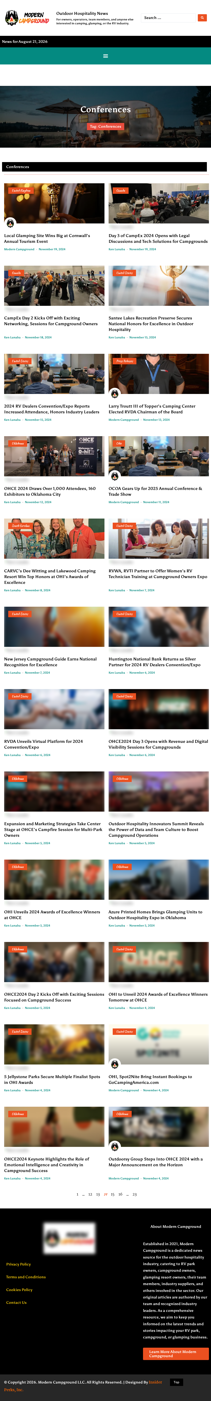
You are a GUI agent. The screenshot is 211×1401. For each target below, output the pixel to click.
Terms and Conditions (26, 1277)
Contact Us (16, 1302)
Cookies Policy (19, 1290)
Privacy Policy (18, 1264)
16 (120, 1194)
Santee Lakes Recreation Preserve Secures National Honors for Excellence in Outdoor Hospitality (151, 323)
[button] (105, 56)
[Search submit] (202, 17)
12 (90, 1194)
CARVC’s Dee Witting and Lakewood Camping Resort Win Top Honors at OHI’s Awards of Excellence (50, 576)
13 (98, 1194)
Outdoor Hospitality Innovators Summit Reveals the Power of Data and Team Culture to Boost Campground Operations (156, 829)
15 (113, 1194)
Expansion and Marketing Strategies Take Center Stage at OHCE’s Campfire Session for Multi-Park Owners (53, 829)
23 (134, 1194)
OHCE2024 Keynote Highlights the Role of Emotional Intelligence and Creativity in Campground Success (46, 1165)
